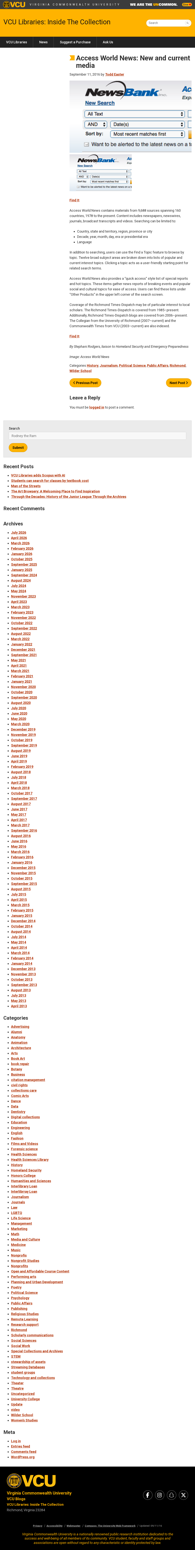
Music (16, 1250)
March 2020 (20, 724)
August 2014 (21, 932)
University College (25, 1399)
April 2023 (19, 602)
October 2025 (21, 559)
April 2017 (19, 820)
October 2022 (21, 623)
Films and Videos (24, 1144)
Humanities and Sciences (31, 1181)
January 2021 (21, 682)
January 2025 (21, 570)
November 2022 (23, 618)
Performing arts (23, 1277)
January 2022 (21, 644)
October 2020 (21, 692)
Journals (18, 1202)
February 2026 (22, 548)
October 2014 (21, 926)
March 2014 (20, 953)
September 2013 (24, 985)
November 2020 (23, 687)
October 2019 (21, 740)
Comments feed (23, 1452)
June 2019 (19, 756)
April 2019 (19, 761)
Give (186, 4)
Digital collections (25, 1117)
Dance (16, 1101)
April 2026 (19, 538)
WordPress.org (23, 1457)
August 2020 (21, 703)
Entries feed (20, 1446)
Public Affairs (157, 366)
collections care (24, 1090)
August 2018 (21, 772)
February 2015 (22, 910)
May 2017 (18, 815)
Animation (19, 1043)
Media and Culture (25, 1239)
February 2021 (22, 676)
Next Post (178, 383)
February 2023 (22, 612)
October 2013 (21, 979)
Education (19, 1122)
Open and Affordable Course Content (40, 1271)
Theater (17, 1383)
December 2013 (23, 969)
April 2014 (19, 948)
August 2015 (21, 889)
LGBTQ (16, 1213)
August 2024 (21, 580)
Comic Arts (20, 1096)
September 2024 (24, 575)
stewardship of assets (28, 1362)
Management (21, 1223)
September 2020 (24, 697)
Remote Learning (24, 1319)
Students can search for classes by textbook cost (50, 481)
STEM (16, 1356)
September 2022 (24, 628)
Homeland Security (26, 1170)
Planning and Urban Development (37, 1282)
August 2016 (21, 836)
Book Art (18, 1059)
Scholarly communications (32, 1335)
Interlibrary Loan (24, 1186)
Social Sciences (23, 1340)
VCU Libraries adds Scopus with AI (38, 475)
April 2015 (19, 900)
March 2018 (20, 788)
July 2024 (18, 586)
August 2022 (21, 634)
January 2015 (21, 916)
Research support (25, 1325)
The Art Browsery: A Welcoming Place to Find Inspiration (55, 491)
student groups (23, 1372)
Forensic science (24, 1149)
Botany (16, 1069)
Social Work (20, 1346)
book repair (20, 1064)
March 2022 (20, 639)
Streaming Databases (28, 1367)
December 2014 (23, 921)
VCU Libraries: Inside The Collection (56, 22)
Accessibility (54, 1525)
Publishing (19, 1309)
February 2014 (22, 958)
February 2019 (22, 767)
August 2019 (21, 751)
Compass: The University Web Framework (110, 1525)
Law (14, 1207)
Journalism (109, 366)
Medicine (18, 1245)
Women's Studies (24, 1420)
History (92, 366)
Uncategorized (23, 1394)
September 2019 (24, 745)
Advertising (20, 1027)
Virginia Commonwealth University (75, 4)
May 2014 (18, 942)
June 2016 (19, 841)
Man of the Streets (26, 486)
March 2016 (20, 852)
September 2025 (24, 564)
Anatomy (18, 1037)
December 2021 (23, 650)
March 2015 (20, 905)
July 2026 (18, 533)
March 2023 (20, 607)
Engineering (20, 1128)
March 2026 (20, 543)
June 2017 (19, 809)
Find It (74, 200)
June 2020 (19, 713)
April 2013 (19, 1006)
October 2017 (21, 793)
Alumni (16, 1032)
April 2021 (19, 666)
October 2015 (21, 878)
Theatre (17, 1388)
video (15, 1410)
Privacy (37, 1525)
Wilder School (81, 371)
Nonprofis (19, 1255)
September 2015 (24, 884)
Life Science (21, 1218)
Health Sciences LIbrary (30, 1160)
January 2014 (21, 963)
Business (18, 1074)
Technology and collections (33, 1378)
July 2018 (18, 777)
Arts (14, 1053)
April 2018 (19, 783)
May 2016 (18, 846)
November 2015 (23, 873)
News (43, 42)
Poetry (16, 1287)
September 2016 (24, 830)
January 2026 (21, 554)
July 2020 (18, 708)
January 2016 (21, 862)
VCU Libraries (16, 42)
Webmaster (74, 1525)
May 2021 (18, 660)
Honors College (23, 1176)
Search (153, 23)
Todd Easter (114, 74)
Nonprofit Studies (25, 1261)
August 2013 (21, 990)
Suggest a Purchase (75, 42)
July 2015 (18, 894)
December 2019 (23, 729)
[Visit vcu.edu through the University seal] (49, 1481)
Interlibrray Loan (24, 1192)
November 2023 (23, 596)
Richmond (178, 366)
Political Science (132, 366)
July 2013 (18, 995)
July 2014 (18, 937)
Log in (16, 1441)
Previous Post (86, 383)
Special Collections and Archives (37, 1351)
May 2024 (18, 591)
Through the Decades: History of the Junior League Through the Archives (68, 497)
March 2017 (20, 825)
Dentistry (18, 1112)
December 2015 (23, 868)
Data (14, 1106)
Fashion (17, 1138)
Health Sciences (24, 1154)
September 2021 (24, 655)
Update (16, 1404)
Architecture (21, 1048)
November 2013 (23, 974)
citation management (28, 1080)
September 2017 (24, 799)
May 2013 (18, 1001)
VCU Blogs (16, 1499)
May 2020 (18, 719)
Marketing (19, 1229)
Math (15, 1234)
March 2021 (20, 671)
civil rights (19, 1085)
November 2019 (23, 735)
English (16, 1133)
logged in (96, 407)
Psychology (20, 1298)
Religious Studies (25, 1314)
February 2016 (22, 857)
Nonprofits (19, 1266)
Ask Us (108, 42)
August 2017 (21, 804)
